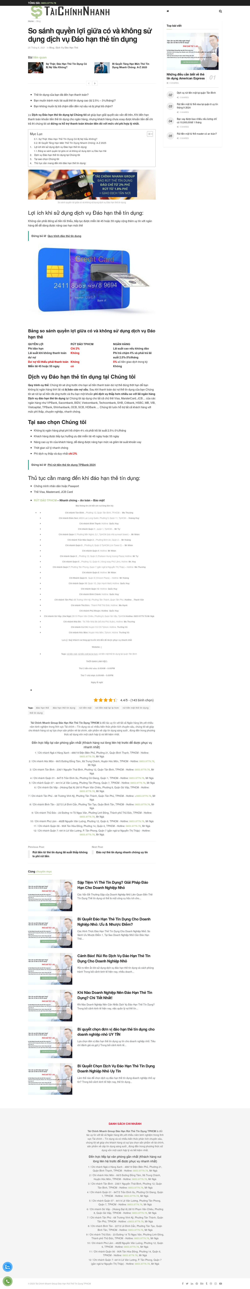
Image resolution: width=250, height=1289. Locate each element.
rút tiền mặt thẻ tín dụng (136, 707)
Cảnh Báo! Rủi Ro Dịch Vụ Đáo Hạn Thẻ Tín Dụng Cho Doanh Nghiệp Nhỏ (113, 958)
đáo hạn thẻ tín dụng (64, 707)
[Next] (94, 83)
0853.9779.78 (48, 3)
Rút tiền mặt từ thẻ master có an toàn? (197, 133)
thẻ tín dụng (36, 712)
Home (31, 21)
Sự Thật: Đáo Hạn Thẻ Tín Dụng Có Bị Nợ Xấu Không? (66, 65)
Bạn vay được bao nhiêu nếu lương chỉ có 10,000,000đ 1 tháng (197, 120)
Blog (38, 21)
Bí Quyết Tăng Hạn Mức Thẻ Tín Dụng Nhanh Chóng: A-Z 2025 (130, 65)
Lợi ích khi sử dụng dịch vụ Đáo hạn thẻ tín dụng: (60, 147)
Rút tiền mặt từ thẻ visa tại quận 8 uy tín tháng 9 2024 (197, 105)
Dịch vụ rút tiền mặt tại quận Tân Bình (196, 92)
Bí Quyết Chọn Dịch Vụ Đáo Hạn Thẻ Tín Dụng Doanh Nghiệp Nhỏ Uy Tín (116, 1068)
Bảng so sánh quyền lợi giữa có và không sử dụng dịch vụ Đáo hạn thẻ (72, 150)
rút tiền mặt (72, 653)
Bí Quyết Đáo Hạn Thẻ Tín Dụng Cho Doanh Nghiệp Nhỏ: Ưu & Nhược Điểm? (114, 921)
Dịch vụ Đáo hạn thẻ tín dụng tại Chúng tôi (57, 155)
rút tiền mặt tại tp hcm (88, 653)
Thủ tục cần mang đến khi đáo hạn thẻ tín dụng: (60, 163)
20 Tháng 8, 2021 (36, 47)
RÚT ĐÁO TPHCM (45, 500)
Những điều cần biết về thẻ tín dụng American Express (186, 76)
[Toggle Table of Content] (148, 134)
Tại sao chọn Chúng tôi (46, 159)
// (101, 646)
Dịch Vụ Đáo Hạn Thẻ (67, 47)
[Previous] (88, 83)
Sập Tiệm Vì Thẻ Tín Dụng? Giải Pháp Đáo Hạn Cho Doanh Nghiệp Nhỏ (112, 884)
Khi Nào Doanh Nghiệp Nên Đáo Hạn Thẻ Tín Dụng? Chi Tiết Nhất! (114, 995)
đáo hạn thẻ (42, 707)
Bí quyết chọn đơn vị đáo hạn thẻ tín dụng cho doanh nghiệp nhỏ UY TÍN (115, 1031)
